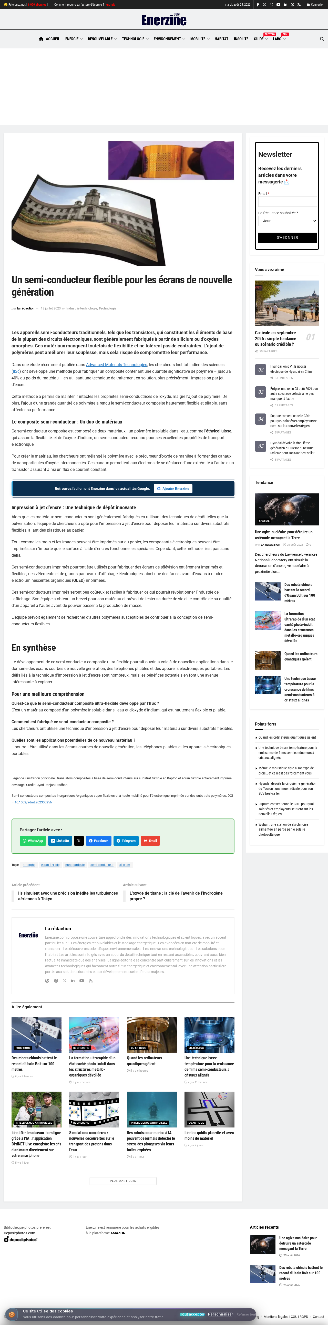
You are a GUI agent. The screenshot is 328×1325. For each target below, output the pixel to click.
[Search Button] (322, 39)
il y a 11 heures (197, 1082)
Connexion (317, 4)
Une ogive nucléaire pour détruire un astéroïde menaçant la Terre (298, 1243)
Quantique (139, 1048)
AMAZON (118, 1233)
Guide (260, 38)
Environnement (167, 39)
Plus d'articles (123, 1181)
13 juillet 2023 (51, 308)
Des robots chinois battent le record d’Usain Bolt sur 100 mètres (34, 1063)
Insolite (241, 39)
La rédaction (25, 308)
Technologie (133, 39)
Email (152, 841)
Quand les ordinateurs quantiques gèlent (287, 737)
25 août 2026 (294, 544)
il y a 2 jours (195, 1145)
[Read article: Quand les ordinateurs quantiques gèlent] (152, 1035)
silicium (124, 865)
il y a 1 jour (21, 1162)
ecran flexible (50, 865)
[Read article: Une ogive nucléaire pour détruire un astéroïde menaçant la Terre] (287, 509)
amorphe (29, 865)
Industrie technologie (81, 308)
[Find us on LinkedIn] (285, 4)
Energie (71, 39)
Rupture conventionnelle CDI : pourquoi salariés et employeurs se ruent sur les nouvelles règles (293, 421)
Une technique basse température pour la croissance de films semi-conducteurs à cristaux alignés (300, 689)
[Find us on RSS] (299, 4)
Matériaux (196, 1048)
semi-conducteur (102, 865)
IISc (16, 371)
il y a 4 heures (23, 1076)
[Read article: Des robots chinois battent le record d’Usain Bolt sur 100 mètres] (36, 1035)
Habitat (221, 39)
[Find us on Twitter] (264, 4)
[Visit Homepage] (164, 19)
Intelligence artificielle (34, 1122)
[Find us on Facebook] (258, 4)
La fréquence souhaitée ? (278, 213)
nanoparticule (75, 865)
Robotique (23, 1048)
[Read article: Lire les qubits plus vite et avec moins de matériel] (209, 1109)
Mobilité (197, 39)
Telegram (128, 841)
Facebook (100, 841)
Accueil (53, 39)
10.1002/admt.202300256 (33, 802)
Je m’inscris (298, 1310)
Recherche (81, 1048)
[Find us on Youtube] (278, 4)
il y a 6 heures (139, 1070)
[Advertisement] (164, 87)
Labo (279, 38)
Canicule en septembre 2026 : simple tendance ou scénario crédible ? (275, 338)
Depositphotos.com (19, 1233)
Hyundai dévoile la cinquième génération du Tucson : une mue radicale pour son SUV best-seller (292, 448)
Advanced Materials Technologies (116, 364)
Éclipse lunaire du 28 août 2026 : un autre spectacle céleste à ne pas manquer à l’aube (294, 394)
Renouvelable (100, 39)
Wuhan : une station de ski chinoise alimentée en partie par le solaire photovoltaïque (283, 829)
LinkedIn (62, 841)
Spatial (264, 520)
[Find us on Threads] (292, 4)
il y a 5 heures (81, 1082)
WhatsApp (34, 841)
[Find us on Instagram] (271, 4)
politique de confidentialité (147, 1319)
